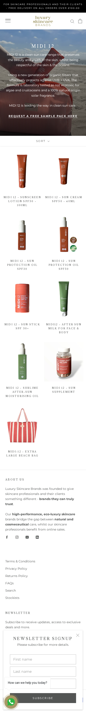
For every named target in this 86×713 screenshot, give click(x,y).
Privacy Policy (16, 569)
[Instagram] (17, 537)
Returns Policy (16, 576)
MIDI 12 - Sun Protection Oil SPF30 (22, 264)
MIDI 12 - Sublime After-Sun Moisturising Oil (22, 391)
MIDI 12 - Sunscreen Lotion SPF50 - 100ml (22, 201)
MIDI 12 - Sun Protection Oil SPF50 (64, 264)
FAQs (9, 583)
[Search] (72, 21)
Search (10, 590)
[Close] (77, 635)
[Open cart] (80, 21)
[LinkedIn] (37, 537)
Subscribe (43, 698)
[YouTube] (27, 537)
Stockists (12, 598)
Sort (41, 141)
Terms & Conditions (20, 561)
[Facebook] (6, 537)
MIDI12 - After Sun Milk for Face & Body (63, 328)
